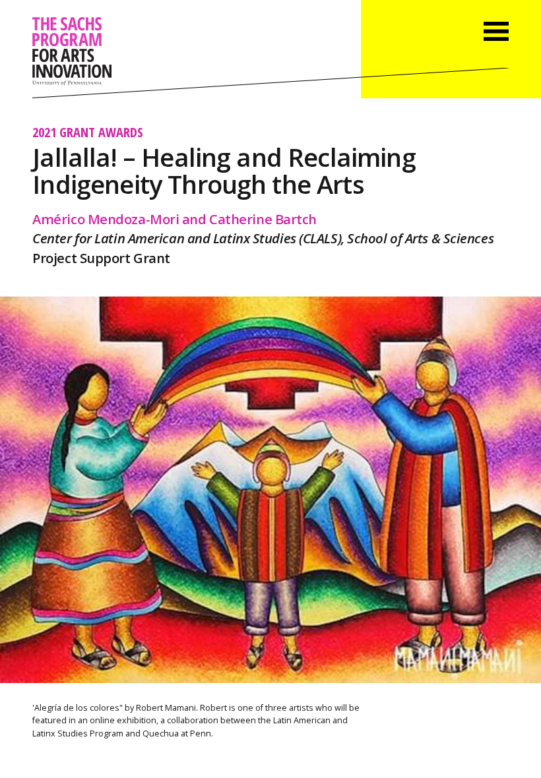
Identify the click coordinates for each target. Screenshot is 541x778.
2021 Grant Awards (87, 132)
